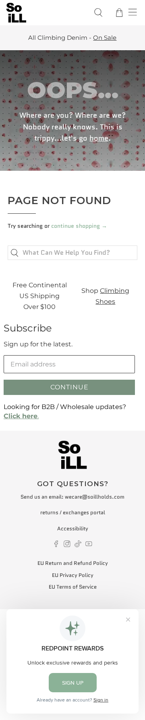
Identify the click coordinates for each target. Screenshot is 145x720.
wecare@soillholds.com (94, 497)
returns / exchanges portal (72, 512)
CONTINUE (69, 387)
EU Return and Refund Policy (72, 563)
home (98, 138)
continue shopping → (79, 226)
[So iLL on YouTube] (88, 545)
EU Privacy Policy (72, 575)
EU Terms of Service (73, 587)
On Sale (104, 37)
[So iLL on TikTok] (78, 545)
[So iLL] (45, 12)
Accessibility (72, 528)
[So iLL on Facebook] (56, 545)
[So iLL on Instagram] (67, 545)
